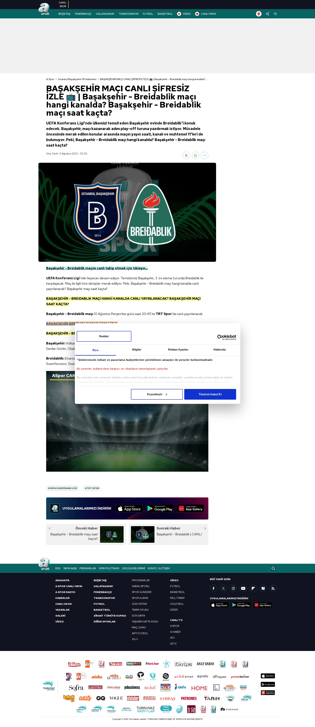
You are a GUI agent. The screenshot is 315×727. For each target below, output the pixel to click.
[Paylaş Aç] (267, 13)
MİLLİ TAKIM (177, 598)
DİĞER (174, 609)
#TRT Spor (92, 488)
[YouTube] (243, 588)
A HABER (175, 631)
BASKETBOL (165, 13)
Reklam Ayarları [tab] (178, 349)
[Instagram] (233, 588)
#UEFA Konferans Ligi (62, 488)
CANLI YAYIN (208, 13)
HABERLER (62, 598)
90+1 (135, 639)
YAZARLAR (62, 609)
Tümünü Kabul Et (210, 394)
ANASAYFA (62, 580)
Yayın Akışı (70, 568)
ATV (172, 637)
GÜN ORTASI (139, 603)
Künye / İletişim (159, 568)
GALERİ (60, 615)
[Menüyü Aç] (275, 14)
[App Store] (129, 508)
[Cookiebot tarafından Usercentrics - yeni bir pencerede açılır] (220, 337)
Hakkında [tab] (219, 349)
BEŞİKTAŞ (64, 13)
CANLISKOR (62, 4)
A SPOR (174, 626)
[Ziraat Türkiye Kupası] (258, 14)
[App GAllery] (190, 508)
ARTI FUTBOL (140, 633)
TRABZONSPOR (128, 13)
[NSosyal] (263, 588)
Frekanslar (88, 568)
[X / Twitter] (223, 588)
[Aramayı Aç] (273, 568)
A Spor (50, 79)
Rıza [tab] (95, 349)
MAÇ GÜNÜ (139, 627)
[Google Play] (160, 508)
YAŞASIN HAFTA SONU (145, 621)
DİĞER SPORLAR (104, 621)
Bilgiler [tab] (137, 349)
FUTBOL (148, 13)
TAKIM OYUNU (140, 609)
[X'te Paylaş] (186, 155)
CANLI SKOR (63, 603)
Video (174, 580)
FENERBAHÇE (83, 13)
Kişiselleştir (154, 394)
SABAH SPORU (141, 586)
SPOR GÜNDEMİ (141, 592)
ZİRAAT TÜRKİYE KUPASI (110, 615)
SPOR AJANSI (140, 598)
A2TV (173, 643)
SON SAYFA (138, 615)
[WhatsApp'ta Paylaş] (195, 155)
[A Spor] (43, 9)
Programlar (141, 580)
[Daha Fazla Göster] (204, 155)
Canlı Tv (176, 620)
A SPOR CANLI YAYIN (68, 586)
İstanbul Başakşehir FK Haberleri (77, 79)
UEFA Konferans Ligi (63, 278)
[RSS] (273, 588)
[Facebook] (213, 588)
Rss (57, 568)
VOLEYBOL (177, 603)
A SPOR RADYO (65, 592)
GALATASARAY (105, 13)
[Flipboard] (253, 588)
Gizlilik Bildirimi (133, 568)
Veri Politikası (109, 568)
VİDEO (187, 13)
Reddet (104, 336)
